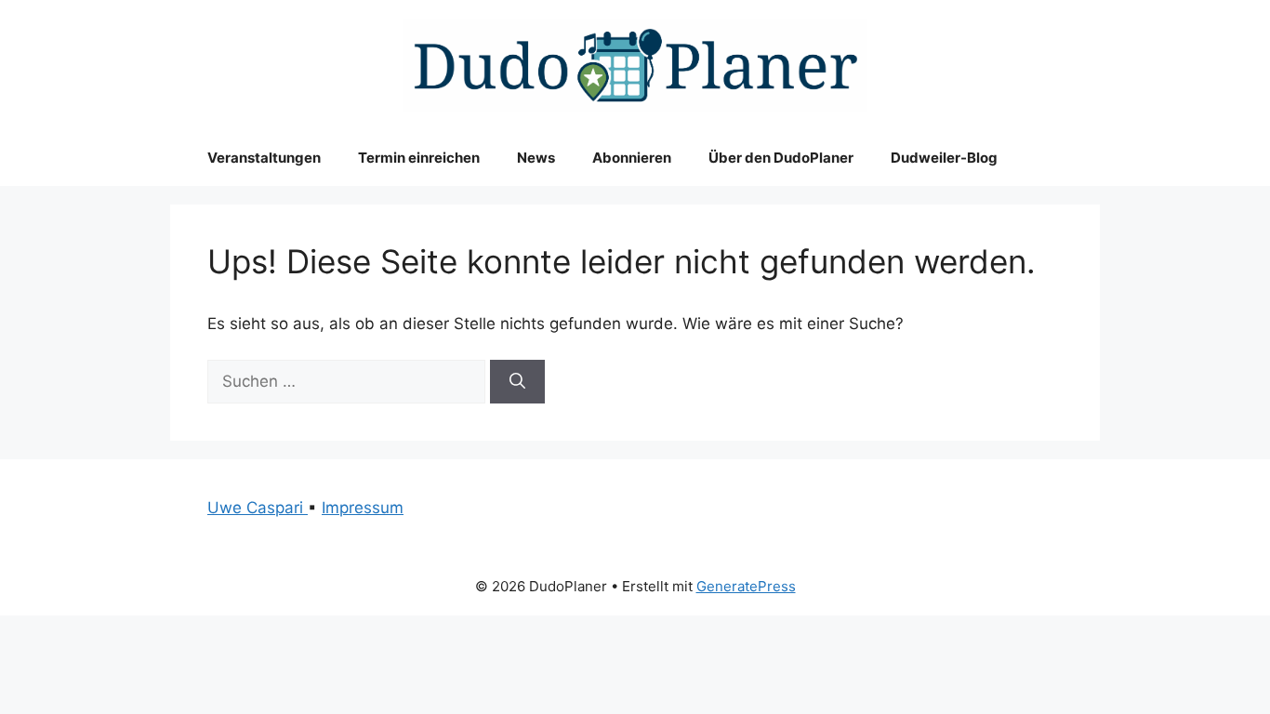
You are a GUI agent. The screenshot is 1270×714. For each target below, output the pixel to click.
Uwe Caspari (257, 507)
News (536, 157)
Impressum (362, 507)
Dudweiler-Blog (944, 157)
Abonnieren (631, 157)
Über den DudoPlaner (780, 157)
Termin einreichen (419, 157)
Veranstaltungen (264, 157)
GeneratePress (746, 586)
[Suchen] (517, 382)
